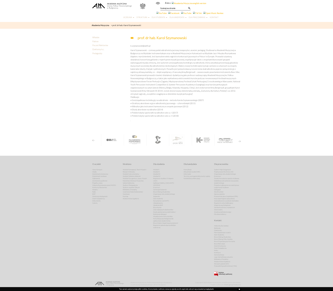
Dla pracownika (197, 17)
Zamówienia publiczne (99, 181)
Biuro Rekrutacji (219, 244)
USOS (155, 181)
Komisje (125, 196)
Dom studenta (158, 199)
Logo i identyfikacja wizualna (223, 257)
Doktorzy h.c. (98, 49)
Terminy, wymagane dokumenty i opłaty (197, 176)
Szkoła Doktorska (128, 183)
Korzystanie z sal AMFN (161, 201)
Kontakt (214, 17)
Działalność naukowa (99, 176)
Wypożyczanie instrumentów (163, 216)
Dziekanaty (218, 230)
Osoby (94, 172)
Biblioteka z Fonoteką (130, 190)
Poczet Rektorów (100, 45)
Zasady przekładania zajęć (222, 212)
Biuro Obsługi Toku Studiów (223, 239)
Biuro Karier (157, 207)
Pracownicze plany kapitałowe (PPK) (226, 196)
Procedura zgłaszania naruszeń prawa (226, 185)
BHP (93, 194)
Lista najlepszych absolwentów (163, 210)
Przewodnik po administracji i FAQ (225, 266)
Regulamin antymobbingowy (223, 203)
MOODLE (156, 185)
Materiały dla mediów (221, 226)
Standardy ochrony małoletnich (224, 207)
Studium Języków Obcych (131, 187)
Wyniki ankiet (218, 192)
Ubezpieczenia (158, 203)
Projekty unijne (97, 183)
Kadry (216, 250)
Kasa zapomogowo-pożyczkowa (224, 199)
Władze (95, 37)
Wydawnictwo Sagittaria (131, 199)
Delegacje (217, 190)
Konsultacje (187, 170)
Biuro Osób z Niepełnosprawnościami (165, 223)
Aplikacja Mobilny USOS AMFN (163, 183)
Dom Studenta (219, 235)
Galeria (94, 203)
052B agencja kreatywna (232, 285)
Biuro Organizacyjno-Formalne (224, 241)
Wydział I (156, 170)
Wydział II (156, 172)
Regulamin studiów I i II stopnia (163, 178)
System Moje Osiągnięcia (222, 170)
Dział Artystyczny (220, 246)
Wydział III (156, 174)
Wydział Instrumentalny (131, 174)
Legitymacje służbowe (221, 187)
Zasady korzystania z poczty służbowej (226, 178)
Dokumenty (96, 201)
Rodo (94, 192)
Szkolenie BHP (158, 205)
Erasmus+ (156, 187)
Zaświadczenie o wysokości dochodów (226, 201)
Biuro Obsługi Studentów (161, 192)
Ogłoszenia (96, 178)
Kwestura (217, 253)
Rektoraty (217, 228)
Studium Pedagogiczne (130, 185)
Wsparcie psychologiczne (222, 205)
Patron (95, 41)
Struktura (141, 17)
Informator (187, 174)
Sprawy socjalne (219, 194)
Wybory (95, 190)
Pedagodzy (97, 53)
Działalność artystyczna (100, 174)
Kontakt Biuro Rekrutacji (192, 178)
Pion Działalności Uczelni (222, 233)
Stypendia (156, 196)
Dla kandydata (176, 17)
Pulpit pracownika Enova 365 (223, 172)
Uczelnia (127, 17)
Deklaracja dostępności (100, 196)
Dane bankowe (219, 255)
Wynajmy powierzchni (221, 264)
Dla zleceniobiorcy (220, 214)
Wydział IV (156, 176)
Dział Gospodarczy (98, 199)
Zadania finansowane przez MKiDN (104, 185)
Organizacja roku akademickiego (164, 194)
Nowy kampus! (97, 170)
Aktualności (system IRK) (192, 172)
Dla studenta (158, 17)
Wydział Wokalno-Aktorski (132, 176)
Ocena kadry (218, 210)
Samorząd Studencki (160, 190)
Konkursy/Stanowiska (99, 187)
